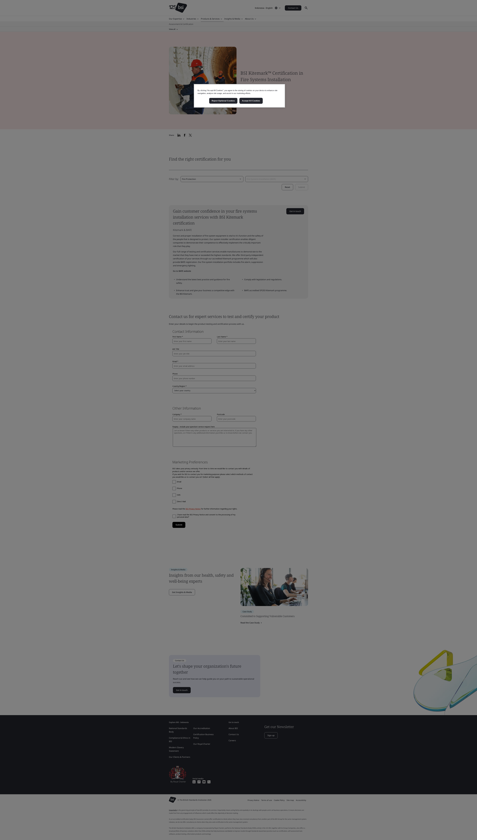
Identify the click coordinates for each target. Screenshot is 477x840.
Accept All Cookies (251, 101)
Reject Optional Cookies (223, 101)
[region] (239, 96)
